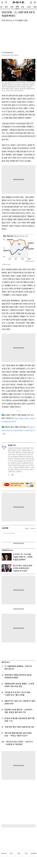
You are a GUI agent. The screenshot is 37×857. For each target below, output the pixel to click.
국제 (18, 853)
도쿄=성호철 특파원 (7, 53)
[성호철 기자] (4, 446)
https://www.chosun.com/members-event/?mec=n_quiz (18, 430)
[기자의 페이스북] (9, 475)
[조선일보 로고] (19, 2)
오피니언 (3, 853)
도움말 (27, 528)
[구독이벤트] (18, 484)
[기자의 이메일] (12, 475)
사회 (26, 853)
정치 (11, 853)
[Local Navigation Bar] (2, 2)
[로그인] (35, 2)
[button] (2, 2)
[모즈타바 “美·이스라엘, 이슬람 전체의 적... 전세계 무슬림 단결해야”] (7, 557)
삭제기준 (32, 528)
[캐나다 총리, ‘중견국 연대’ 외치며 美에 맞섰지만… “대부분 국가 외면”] (7, 568)
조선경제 (33, 853)
